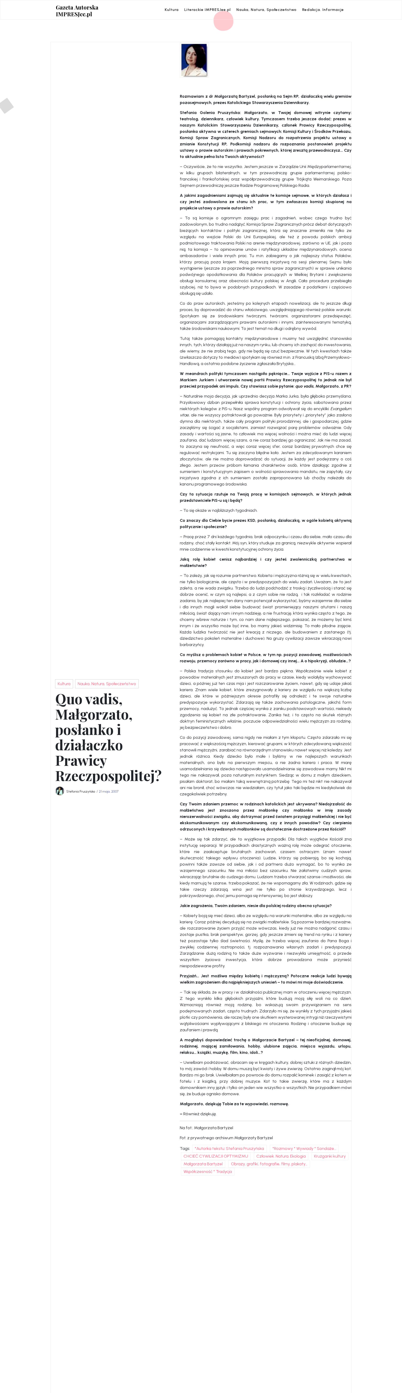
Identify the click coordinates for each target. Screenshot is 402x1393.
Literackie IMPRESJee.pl (207, 9)
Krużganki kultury (330, 1156)
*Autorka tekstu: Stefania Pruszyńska (229, 1148)
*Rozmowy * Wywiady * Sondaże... (304, 1148)
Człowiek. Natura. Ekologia (281, 1156)
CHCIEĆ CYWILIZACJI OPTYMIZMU (216, 1156)
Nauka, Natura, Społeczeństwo (266, 9)
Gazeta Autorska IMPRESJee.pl (77, 10)
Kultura (172, 9)
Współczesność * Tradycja (208, 1171)
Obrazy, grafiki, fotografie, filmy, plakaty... (269, 1163)
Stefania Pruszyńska (80, 791)
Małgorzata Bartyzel (203, 1163)
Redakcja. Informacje (323, 9)
